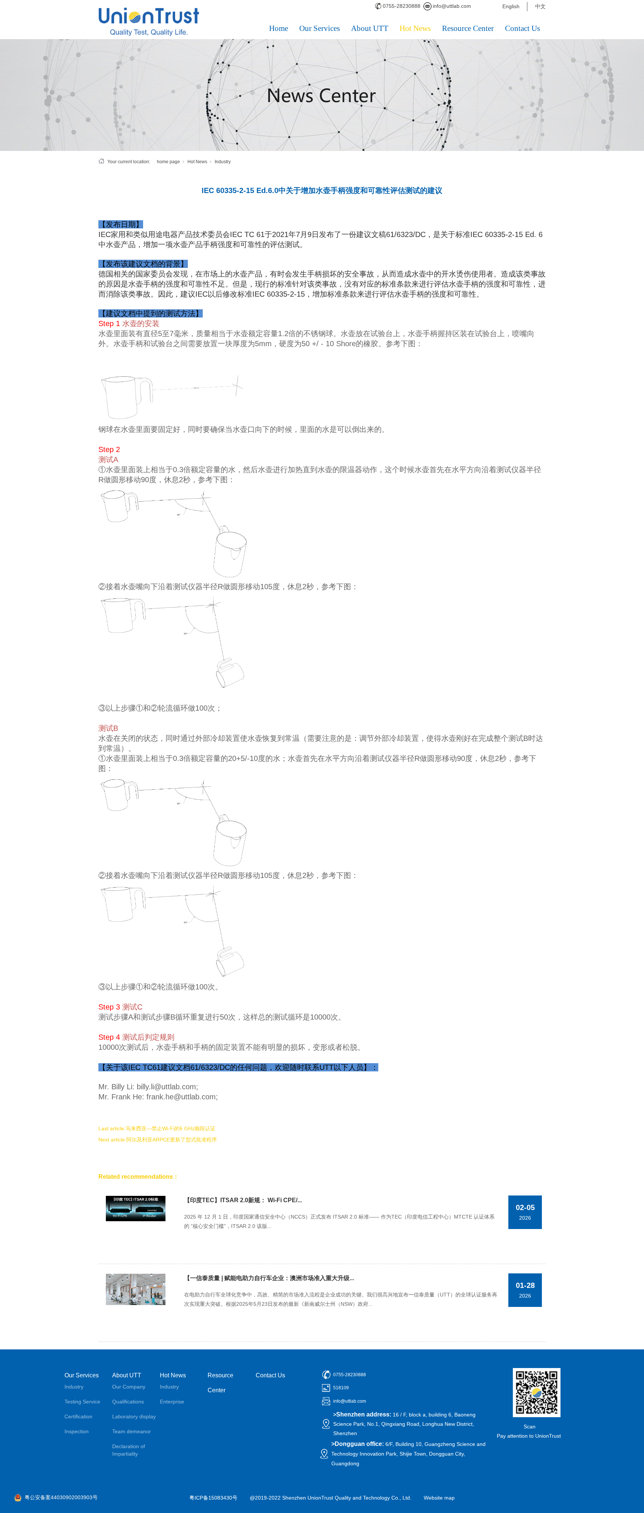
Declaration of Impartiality (128, 1450)
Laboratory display (134, 1416)
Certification (78, 1416)
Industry (223, 161)
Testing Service (82, 1402)
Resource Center (468, 28)
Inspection (76, 1431)
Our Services (319, 28)
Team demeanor (131, 1431)
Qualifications (128, 1402)
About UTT (369, 28)
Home (278, 28)
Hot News (415, 28)
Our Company (128, 1387)
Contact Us (522, 28)
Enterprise (172, 1402)
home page (168, 161)
